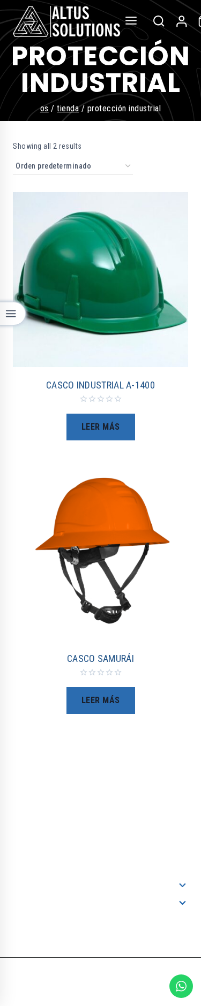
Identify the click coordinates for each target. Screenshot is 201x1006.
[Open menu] (131, 21)
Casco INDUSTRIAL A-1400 (100, 385)
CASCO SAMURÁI (100, 658)
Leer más (100, 427)
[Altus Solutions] (66, 21)
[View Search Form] (158, 21)
